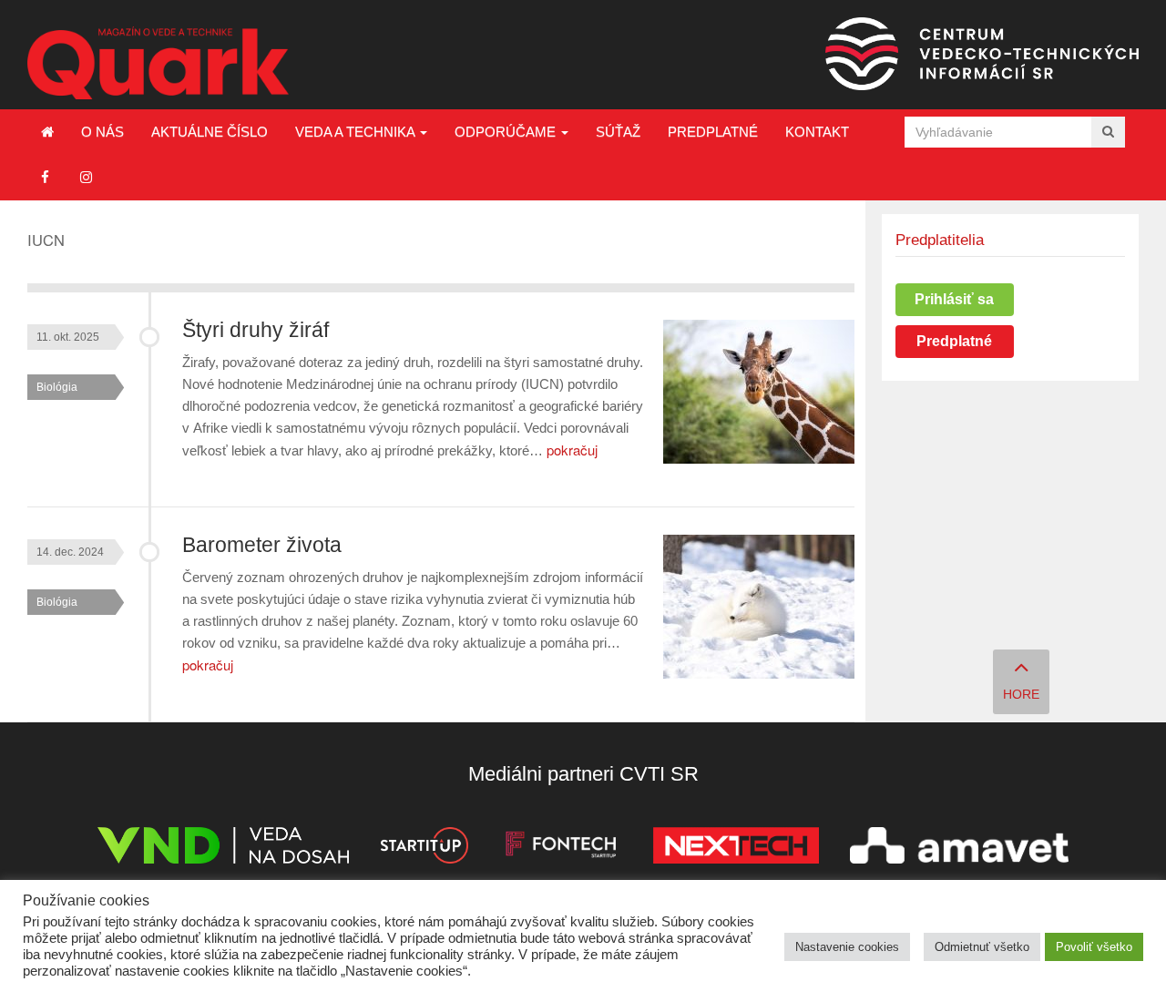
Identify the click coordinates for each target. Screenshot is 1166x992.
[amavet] (959, 848)
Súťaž (618, 131)
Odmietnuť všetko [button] (982, 947)
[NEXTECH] (736, 848)
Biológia (56, 387)
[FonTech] (560, 848)
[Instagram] (86, 177)
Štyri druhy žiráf (255, 330)
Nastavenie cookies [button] (847, 947)
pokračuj (572, 449)
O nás (102, 131)
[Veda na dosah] (223, 848)
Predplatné (713, 131)
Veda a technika (356, 131)
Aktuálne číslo (209, 131)
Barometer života (262, 545)
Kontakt (817, 131)
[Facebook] (45, 177)
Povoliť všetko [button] (1094, 947)
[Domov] (47, 132)
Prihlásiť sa (954, 299)
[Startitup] (423, 848)
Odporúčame (507, 131)
